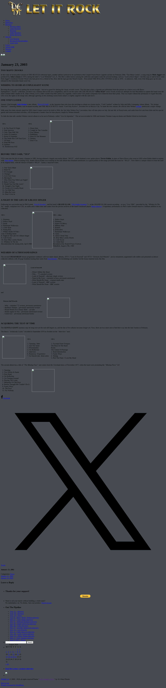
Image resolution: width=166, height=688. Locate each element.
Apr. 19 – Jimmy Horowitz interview (23, 624)
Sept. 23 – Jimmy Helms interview (22, 636)
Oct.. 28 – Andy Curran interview (22, 634)
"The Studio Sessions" (79, 204)
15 (18, 654)
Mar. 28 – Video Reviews (19, 626)
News (7, 20)
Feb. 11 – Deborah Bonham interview (23, 622)
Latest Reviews (15, 29)
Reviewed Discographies (19, 41)
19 (11, 657)
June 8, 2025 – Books (18, 640)
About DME (9, 47)
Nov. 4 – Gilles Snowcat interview (22, 632)
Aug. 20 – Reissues (17, 614)
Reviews (8, 25)
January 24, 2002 (7, 578)
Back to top (5, 683)
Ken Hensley (52, 259)
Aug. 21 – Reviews (17, 612)
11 (9, 654)
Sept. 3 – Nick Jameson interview (22, 638)
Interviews (9, 23)
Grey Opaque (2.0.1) (46, 679)
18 (9, 657)
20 (13, 657)
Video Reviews (15, 33)
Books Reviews (15, 35)
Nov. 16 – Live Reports (18, 630)
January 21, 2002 (7, 576)
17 (7, 657)
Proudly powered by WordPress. (12, 685)
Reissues (13, 31)
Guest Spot (14, 43)
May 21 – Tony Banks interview (21, 620)
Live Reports (14, 39)
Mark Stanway (96, 206)
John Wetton (22, 104)
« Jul (7, 664)
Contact (8, 51)
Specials (8, 37)
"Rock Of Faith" (43, 104)
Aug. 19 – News (16, 616)
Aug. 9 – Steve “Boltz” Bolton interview (24, 618)
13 (13, 654)
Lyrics (7, 45)
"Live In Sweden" (40, 204)
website (138, 106)
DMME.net (5, 679)
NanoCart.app (46, 603)
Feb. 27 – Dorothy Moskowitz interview (24, 628)
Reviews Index (15, 27)
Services (8, 49)
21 (16, 657)
